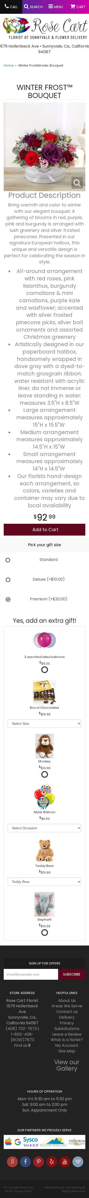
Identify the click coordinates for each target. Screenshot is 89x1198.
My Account (66, 1045)
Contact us (67, 1011)
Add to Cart (45, 529)
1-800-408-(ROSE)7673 (22, 1037)
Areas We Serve (66, 1006)
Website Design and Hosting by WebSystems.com (64, 1189)
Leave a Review (67, 1034)
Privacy (67, 1023)
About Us (67, 1000)
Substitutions (66, 1028)
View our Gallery (66, 1065)
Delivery (67, 1017)
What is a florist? (67, 1040)
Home (9, 65)
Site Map (66, 1051)
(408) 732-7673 (21, 1028)
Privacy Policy (23, 1191)
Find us (21, 1045)
